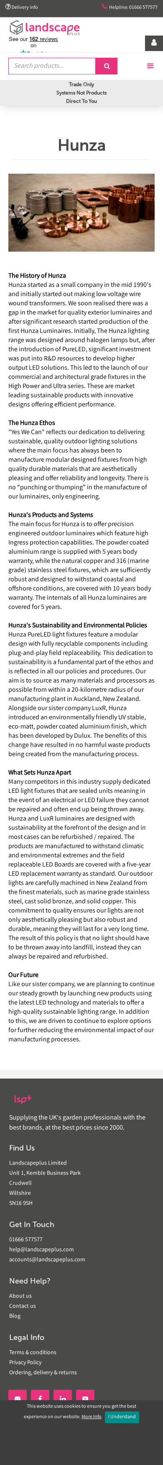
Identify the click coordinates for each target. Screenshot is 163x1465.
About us (20, 1296)
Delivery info (21, 7)
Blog (14, 1316)
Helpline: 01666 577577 (130, 7)
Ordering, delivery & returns (43, 1373)
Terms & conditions (32, 1353)
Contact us (22, 1306)
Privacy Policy (25, 1363)
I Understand (122, 1417)
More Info (92, 1417)
